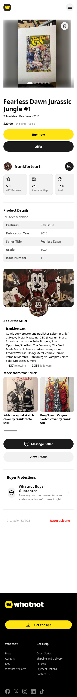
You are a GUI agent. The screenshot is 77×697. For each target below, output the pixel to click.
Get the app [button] (43, 625)
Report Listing (60, 521)
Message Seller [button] (42, 444)
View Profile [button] (38, 457)
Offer (38, 147)
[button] (69, 166)
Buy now (38, 134)
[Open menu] (70, 7)
